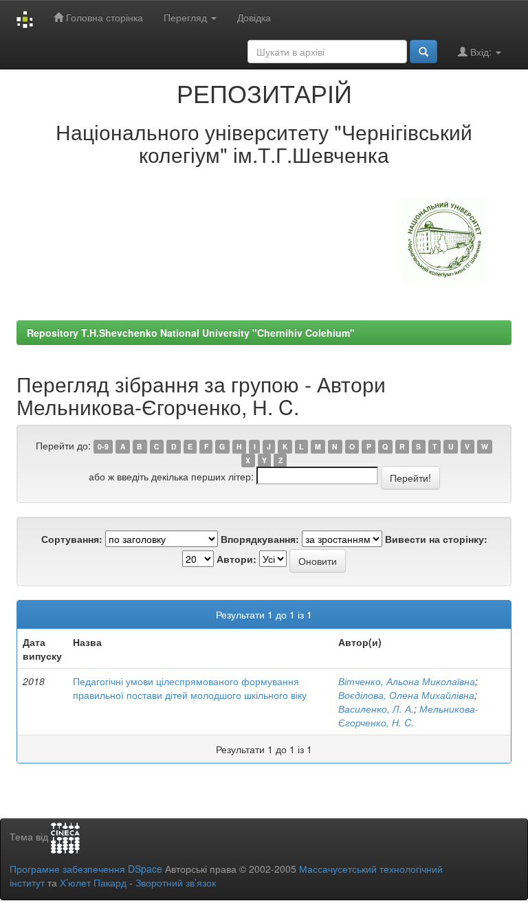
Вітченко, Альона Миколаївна (406, 681)
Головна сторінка (103, 17)
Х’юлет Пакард (93, 882)
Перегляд (187, 17)
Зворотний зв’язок (175, 882)
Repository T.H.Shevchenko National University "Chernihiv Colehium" (191, 332)
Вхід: (481, 51)
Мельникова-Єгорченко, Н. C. (408, 715)
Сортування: (71, 539)
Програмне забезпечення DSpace (86, 869)
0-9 (103, 446)
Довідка (254, 17)
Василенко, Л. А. (376, 708)
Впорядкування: (260, 539)
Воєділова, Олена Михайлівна (406, 695)
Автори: (236, 559)
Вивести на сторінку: (436, 539)
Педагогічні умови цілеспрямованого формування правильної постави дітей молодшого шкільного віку (190, 688)
